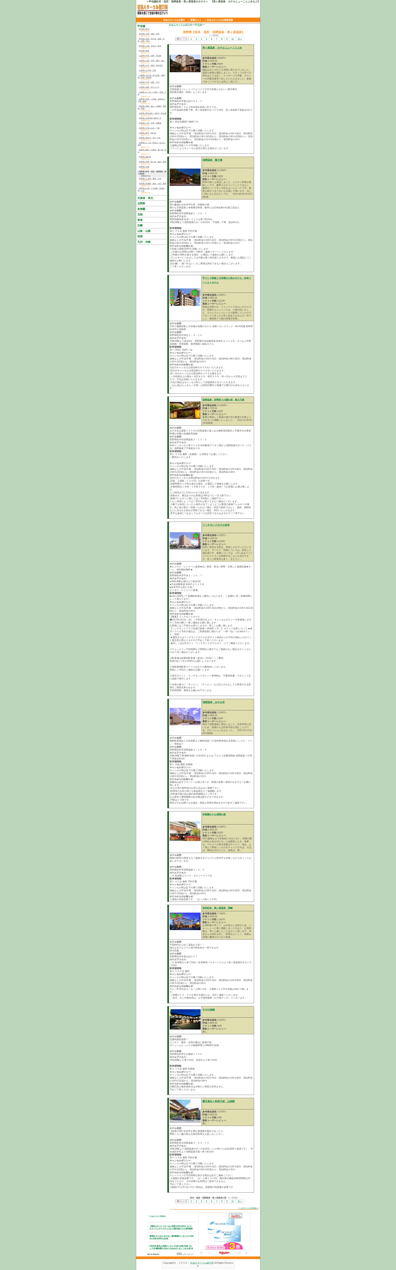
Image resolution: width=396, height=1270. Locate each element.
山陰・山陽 (144, 230)
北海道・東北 (145, 198)
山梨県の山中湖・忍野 (147, 70)
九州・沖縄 (144, 241)
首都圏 (141, 208)
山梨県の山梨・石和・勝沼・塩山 (152, 61)
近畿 (140, 225)
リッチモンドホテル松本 (216, 525)
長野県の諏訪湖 (145, 157)
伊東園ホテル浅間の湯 (214, 814)
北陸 (140, 214)
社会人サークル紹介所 (180, 25)
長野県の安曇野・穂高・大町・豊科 (152, 183)
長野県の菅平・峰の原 (147, 133)
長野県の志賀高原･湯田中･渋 (150, 118)
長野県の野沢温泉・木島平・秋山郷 (152, 113)
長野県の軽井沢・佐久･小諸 (149, 138)
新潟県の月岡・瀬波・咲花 (149, 34)
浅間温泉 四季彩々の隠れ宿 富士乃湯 (223, 400)
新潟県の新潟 (144, 29)
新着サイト (196, 20)
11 (232, 39)
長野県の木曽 (144, 167)
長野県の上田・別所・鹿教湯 (150, 123)
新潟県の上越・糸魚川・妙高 (150, 46)
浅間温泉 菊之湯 (212, 160)
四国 (140, 236)
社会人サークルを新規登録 (220, 20)
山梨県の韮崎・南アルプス (149, 87)
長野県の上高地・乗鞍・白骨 (150, 179)
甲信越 (198, 25)
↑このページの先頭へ (248, 1208)
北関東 (141, 203)
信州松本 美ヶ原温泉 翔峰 (217, 908)
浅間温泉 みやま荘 (213, 702)
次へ (240, 39)
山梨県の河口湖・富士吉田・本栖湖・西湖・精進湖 (151, 76)
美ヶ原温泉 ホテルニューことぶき (222, 47)
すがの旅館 (208, 1009)
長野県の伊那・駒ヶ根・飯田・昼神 (152, 162)
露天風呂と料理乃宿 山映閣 (218, 1101)
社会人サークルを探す (174, 20)
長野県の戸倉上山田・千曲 (149, 128)
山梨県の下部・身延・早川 (149, 82)
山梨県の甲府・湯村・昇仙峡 (150, 56)
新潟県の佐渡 (144, 51)
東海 (140, 219)
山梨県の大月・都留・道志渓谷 (151, 65)
